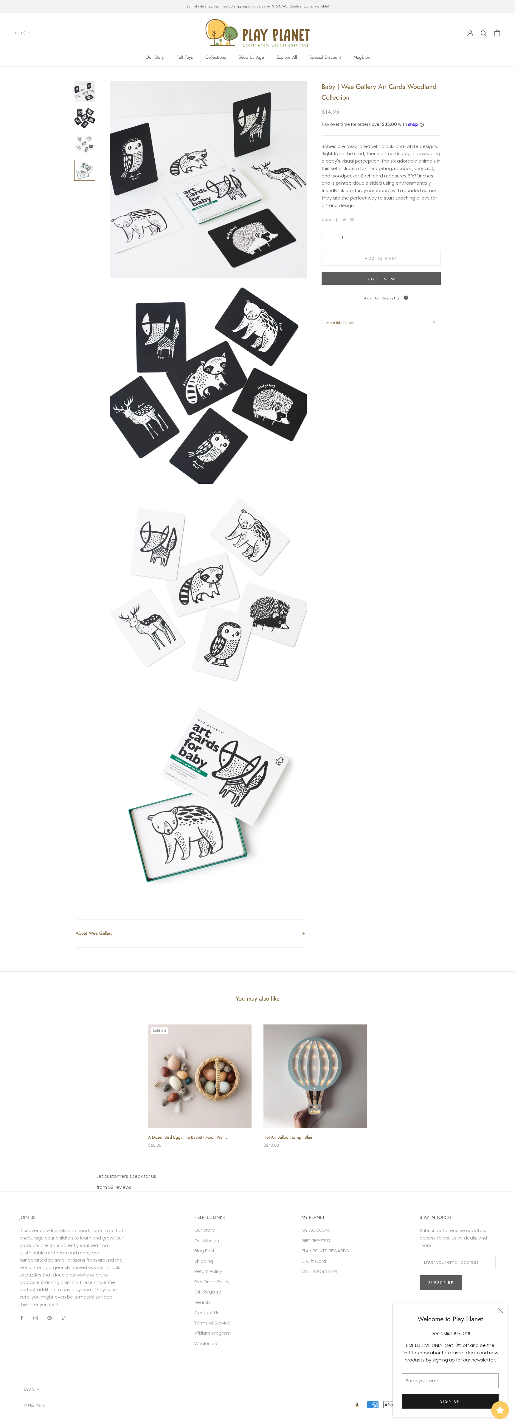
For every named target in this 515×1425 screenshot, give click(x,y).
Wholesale (205, 1343)
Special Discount (325, 57)
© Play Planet (35, 1405)
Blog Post (204, 1251)
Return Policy (208, 1271)
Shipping (203, 1261)
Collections (215, 57)
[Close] (500, 1310)
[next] (496, 1079)
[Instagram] (35, 1318)
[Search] (484, 33)
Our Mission (206, 1240)
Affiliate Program (212, 1333)
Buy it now (381, 279)
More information (340, 322)
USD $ (20, 32)
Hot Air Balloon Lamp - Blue (287, 1137)
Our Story (154, 57)
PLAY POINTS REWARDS (325, 1251)
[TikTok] (63, 1318)
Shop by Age (251, 57)
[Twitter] (344, 220)
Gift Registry (207, 1292)
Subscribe (441, 1282)
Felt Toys (184, 57)
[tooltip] (406, 298)
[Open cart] (497, 33)
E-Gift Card (314, 1261)
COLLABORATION (319, 1271)
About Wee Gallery (94, 933)
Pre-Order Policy (211, 1282)
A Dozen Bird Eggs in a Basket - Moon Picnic (188, 1137)
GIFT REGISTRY (316, 1240)
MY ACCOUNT (316, 1230)
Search (202, 1302)
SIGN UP (450, 1401)
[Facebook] (336, 220)
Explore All (287, 57)
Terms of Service (212, 1323)
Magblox (361, 57)
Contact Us (206, 1312)
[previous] (18, 1079)
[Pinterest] (352, 220)
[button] (381, 296)
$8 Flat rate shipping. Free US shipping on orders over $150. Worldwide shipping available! (257, 6)
